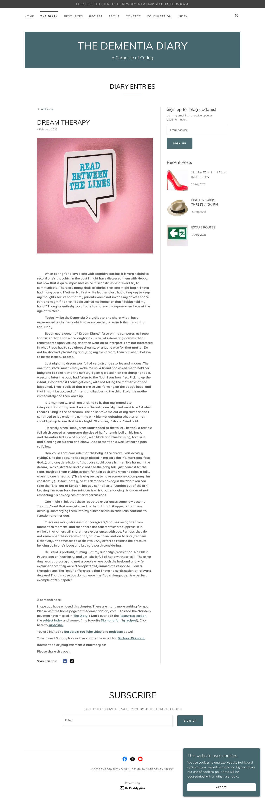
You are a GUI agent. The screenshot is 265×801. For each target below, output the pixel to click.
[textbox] (197, 130)
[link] (132, 48)
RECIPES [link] (95, 16)
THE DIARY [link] (49, 16)
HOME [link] (29, 16)
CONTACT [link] (133, 16)
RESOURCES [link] (73, 16)
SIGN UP (190, 720)
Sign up (179, 143)
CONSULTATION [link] (159, 16)
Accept (221, 787)
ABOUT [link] (114, 16)
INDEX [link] (182, 16)
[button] (236, 15)
